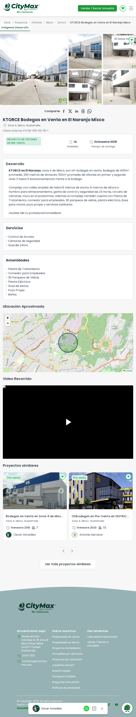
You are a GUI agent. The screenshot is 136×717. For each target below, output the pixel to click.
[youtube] (116, 704)
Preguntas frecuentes (65, 682)
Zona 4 (61, 22)
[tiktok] (108, 704)
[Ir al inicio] (36, 608)
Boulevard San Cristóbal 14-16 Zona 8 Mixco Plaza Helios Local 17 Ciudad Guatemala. (32, 643)
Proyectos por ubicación (67, 659)
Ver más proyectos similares (68, 564)
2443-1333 (26, 656)
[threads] (83, 111)
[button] (7, 318)
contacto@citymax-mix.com (32, 663)
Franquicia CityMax (64, 676)
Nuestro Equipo (61, 671)
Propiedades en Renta (65, 642)
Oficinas (37, 22)
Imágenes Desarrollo (15, 27)
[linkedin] (77, 111)
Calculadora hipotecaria (102, 637)
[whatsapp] (89, 111)
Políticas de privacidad (66, 688)
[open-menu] (131, 8)
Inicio (7, 22)
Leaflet (128, 370)
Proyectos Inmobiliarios (66, 648)
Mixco (49, 22)
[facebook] (64, 111)
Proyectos (21, 22)
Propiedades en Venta (66, 637)
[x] (70, 111)
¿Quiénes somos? (63, 665)
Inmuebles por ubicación (67, 654)
